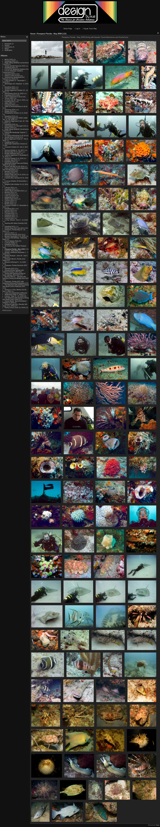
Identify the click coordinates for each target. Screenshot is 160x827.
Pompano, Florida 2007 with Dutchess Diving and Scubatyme (13, 282)
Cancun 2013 (9, 200)
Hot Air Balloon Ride (11, 241)
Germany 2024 (10, 74)
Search (7, 45)
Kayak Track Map (90, 29)
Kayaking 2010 (10, 226)
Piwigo (158, 825)
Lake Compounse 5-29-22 (13, 97)
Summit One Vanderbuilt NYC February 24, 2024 (13, 78)
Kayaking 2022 (10, 95)
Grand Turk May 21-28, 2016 (14, 166)
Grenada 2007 (9, 268)
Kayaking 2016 (10, 161)
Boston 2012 (9, 204)
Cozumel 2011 (9, 213)
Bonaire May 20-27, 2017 (13, 152)
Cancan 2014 (9, 187)
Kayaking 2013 (10, 197)
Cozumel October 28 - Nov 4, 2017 (16, 147)
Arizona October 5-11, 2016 (14, 158)
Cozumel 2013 (10, 194)
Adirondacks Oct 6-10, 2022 (14, 93)
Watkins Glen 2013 (11, 199)
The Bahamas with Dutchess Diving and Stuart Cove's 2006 (15, 298)
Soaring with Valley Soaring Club (16, 223)
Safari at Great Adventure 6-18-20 (16, 106)
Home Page (68, 29)
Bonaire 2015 (9, 171)
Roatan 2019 (9, 111)
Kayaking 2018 (10, 124)
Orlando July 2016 (11, 160)
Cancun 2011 (9, 218)
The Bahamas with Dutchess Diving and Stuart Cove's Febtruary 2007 (15, 285)
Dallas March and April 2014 (14, 191)
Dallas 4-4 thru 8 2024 (12, 75)
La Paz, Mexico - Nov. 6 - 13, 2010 (16, 220)
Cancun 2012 (9, 210)
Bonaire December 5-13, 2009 (15, 236)
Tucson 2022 (9, 98)
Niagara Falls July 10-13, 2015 (15, 174)
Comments (8, 47)
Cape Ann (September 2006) (14, 293)
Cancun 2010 (9, 233)
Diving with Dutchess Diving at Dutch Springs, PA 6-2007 (13, 274)
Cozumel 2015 (10, 176)
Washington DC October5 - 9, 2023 (16, 84)
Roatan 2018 (9, 127)
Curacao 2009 (9, 242)
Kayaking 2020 (10, 105)
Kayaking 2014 (10, 189)
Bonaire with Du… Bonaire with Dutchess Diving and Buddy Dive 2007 (15, 277)
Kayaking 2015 (10, 173)
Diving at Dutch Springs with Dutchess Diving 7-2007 (13, 271)
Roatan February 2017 (12, 153)
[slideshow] (158, 33)
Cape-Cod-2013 (10, 195)
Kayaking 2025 (10, 61)
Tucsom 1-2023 (10, 88)
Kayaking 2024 (10, 67)
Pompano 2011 (10, 217)
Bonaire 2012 (9, 212)
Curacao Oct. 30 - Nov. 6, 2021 (15, 100)
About (7, 48)
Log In (78, 29)
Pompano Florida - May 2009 (15, 249)
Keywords (8, 44)
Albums (4, 56)
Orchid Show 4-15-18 (12, 137)
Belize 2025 (9, 59)
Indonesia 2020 (10, 109)
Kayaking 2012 (10, 208)
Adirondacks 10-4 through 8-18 (15, 126)
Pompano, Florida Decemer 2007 (16, 265)
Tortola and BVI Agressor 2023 (15, 66)
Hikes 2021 (8, 103)
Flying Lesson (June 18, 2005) (15, 307)
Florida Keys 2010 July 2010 (14, 228)
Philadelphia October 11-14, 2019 (16, 113)
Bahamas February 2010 (13, 234)
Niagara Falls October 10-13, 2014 (16, 184)
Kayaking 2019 (10, 116)
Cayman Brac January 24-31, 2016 (16, 178)
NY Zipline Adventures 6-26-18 (15, 135)
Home (32, 34)
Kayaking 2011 (10, 215)
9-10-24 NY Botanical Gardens (15, 69)
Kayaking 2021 (10, 101)
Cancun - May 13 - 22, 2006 (14, 296)
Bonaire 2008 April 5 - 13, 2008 (15, 262)
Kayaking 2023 (10, 87)
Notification (8, 50)
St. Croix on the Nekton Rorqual (15, 246)
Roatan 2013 (9, 202)
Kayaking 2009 (10, 244)
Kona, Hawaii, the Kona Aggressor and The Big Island (15, 168)
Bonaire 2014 (9, 192)
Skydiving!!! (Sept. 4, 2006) (14, 294)
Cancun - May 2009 (11, 251)
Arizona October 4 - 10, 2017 (14, 150)
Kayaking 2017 (10, 142)
